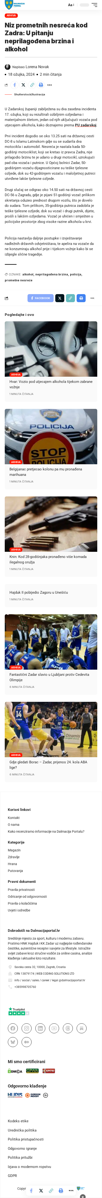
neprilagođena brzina (51, 274)
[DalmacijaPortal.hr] (15, 5)
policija (75, 274)
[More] (50, 85)
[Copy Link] (32, 85)
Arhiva (11, 15)
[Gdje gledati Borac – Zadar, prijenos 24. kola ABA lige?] (51, 729)
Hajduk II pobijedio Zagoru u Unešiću (38, 592)
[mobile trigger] (93, 5)
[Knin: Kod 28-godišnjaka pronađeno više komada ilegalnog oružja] (51, 524)
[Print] (41, 85)
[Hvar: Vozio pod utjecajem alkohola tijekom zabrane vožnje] (51, 349)
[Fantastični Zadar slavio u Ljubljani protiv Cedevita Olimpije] (51, 642)
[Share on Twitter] (23, 85)
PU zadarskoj (85, 125)
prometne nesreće (18, 280)
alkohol (27, 274)
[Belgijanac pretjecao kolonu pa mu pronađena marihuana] (51, 436)
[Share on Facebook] (14, 85)
